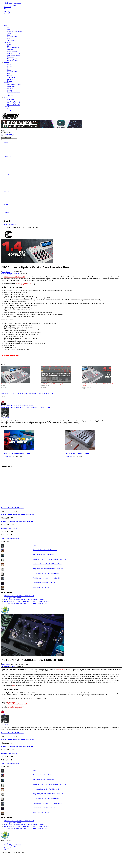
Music (9, 70)
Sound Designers (12, 61)
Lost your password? (7, 134)
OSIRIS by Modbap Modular (12, 598)
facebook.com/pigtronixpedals (17, 704)
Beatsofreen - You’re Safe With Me (44, 583)
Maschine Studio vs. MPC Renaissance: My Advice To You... (51, 559)
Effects (9, 66)
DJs (8, 46)
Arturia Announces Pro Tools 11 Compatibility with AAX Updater (30, 407)
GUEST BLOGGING (10, 5)
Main (34, 545)
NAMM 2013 (11, 99)
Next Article (5, 407)
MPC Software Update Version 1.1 (10, 384)
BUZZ (6, 217)
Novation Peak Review (9, 528)
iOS (8, 68)
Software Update (40, 393)
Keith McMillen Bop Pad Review (12, 508)
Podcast (9, 108)
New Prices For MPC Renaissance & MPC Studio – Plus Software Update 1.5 (91, 453)
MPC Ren (17, 393)
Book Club (10, 88)
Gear (8, 35)
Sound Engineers (12, 59)
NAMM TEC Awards (13, 55)
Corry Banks (6, 272)
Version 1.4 (49, 393)
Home (6, 2)
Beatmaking (11, 86)
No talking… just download (24, 284)
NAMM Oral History (13, 53)
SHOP (6, 8)
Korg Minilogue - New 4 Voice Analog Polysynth (48, 569)
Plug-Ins (10, 38)
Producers (10, 57)
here (13, 686)
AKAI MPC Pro (7, 393)
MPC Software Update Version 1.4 (14, 277)
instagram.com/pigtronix (16, 706)
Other (9, 73)
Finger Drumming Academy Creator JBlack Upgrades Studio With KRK (25, 603)
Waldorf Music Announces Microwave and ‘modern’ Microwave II (24, 599)
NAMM (6, 97)
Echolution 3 (61, 669)
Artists (9, 44)
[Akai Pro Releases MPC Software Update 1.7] (60, 374)
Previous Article (6, 406)
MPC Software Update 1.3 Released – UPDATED (21, 453)
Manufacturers (12, 51)
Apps (9, 27)
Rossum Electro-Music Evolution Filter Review (17, 514)
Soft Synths (11, 79)
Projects (9, 90)
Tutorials (10, 96)
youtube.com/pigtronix (15, 708)
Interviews (7, 42)
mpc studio (23, 393)
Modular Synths (12, 37)
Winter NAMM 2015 (13, 103)
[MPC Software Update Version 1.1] (20, 374)
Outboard (10, 75)
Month (13, 224)
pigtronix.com (11, 702)
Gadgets (10, 33)
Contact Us (7, 7)
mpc (13, 393)
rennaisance (31, 393)
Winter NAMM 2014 (13, 101)
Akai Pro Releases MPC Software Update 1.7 (53, 384)
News (6, 26)
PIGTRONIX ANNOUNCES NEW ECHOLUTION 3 (19, 596)
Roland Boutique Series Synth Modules (45, 550)
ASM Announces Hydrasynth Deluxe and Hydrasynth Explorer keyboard (26, 601)
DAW (8, 29)
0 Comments (15, 274)
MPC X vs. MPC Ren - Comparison (43, 554)
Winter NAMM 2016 (13, 105)
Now (5, 224)
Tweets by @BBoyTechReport (10, 538)
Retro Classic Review (13, 92)
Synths (9, 81)
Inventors (10, 49)
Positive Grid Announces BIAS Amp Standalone (47, 578)
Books (9, 64)
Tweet (3, 714)
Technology (11, 40)
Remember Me (6, 132)
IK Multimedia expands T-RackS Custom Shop (47, 564)
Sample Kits (11, 77)
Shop (9, 110)
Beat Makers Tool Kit (14, 84)
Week (9, 224)
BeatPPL (6, 107)
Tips (8, 94)
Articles (6, 83)
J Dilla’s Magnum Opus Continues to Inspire (46, 573)
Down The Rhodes (13, 48)
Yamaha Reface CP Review (41, 587)
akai (2, 393)
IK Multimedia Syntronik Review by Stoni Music (18, 521)
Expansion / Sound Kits (14, 31)
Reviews (6, 62)
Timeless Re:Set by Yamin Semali (22, 406)
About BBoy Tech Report (12, 4)
